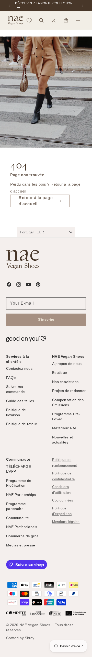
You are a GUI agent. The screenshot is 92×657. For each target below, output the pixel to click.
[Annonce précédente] (9, 5)
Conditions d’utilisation (61, 490)
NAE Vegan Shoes (34, 625)
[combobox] (46, 232)
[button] (41, 20)
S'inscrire (46, 319)
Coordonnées (62, 500)
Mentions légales (66, 522)
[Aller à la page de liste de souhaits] (29, 20)
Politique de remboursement (64, 463)
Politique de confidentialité (63, 476)
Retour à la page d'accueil (36, 201)
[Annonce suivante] (82, 5)
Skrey (29, 638)
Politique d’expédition (62, 511)
